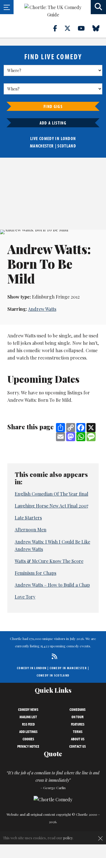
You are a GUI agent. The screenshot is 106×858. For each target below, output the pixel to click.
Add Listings (28, 731)
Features (78, 724)
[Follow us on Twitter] (71, 28)
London (68, 138)
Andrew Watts (42, 309)
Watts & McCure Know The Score (49, 561)
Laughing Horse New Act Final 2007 (51, 506)
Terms (78, 731)
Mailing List (28, 716)
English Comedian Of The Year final (51, 494)
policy (68, 837)
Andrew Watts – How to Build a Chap (52, 585)
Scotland (66, 146)
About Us (78, 738)
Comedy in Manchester (68, 668)
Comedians (78, 709)
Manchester (42, 146)
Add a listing (53, 123)
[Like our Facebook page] (58, 28)
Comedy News (28, 709)
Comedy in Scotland (53, 675)
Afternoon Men (30, 529)
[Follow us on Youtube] (84, 28)
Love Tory (25, 597)
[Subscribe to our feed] (53, 656)
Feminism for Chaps (35, 573)
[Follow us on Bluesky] (99, 28)
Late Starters (28, 518)
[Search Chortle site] (98, 7)
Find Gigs (53, 106)
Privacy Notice (28, 746)
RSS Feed (28, 724)
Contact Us (77, 746)
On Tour (78, 716)
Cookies (28, 738)
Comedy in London (31, 668)
